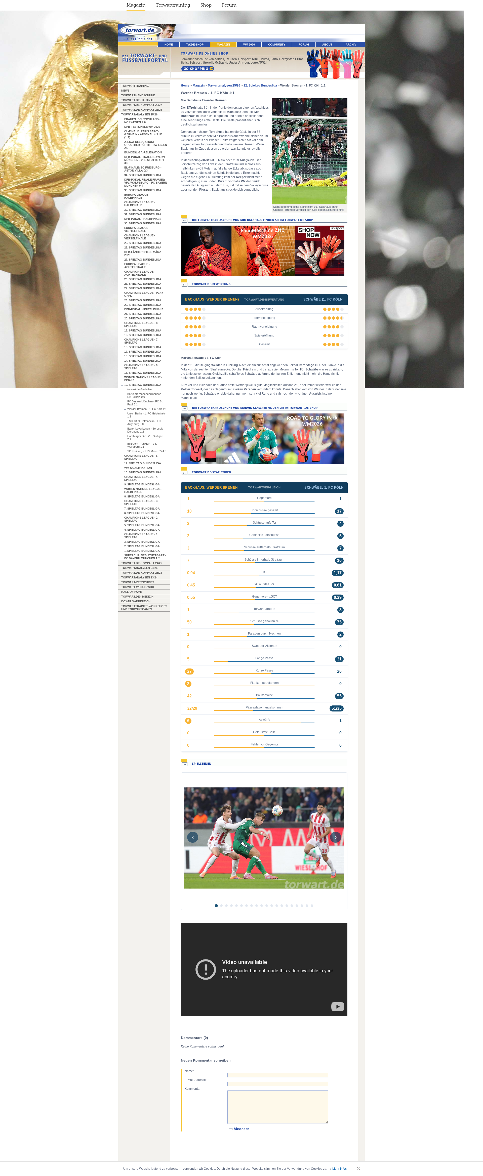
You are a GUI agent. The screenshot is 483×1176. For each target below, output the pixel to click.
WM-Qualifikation (138, 467)
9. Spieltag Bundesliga (142, 484)
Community (276, 44)
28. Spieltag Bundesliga (142, 247)
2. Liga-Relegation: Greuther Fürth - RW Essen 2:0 (145, 144)
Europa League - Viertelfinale (137, 229)
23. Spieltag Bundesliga (142, 300)
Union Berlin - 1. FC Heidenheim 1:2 (146, 415)
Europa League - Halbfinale (137, 196)
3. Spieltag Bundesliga (142, 541)
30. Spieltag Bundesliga (142, 223)
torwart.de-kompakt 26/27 (141, 104)
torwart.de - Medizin (137, 596)
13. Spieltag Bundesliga (142, 372)
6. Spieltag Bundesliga (142, 513)
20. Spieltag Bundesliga (142, 318)
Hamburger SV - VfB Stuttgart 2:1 (145, 438)
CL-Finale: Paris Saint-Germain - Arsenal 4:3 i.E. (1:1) (143, 134)
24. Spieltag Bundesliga (142, 288)
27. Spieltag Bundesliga (142, 259)
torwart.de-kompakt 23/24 (141, 572)
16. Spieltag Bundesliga (142, 330)
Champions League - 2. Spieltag (141, 519)
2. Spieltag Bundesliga (142, 546)
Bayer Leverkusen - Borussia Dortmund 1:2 (145, 430)
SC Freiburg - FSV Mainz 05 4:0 (146, 451)
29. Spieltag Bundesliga (142, 242)
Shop (206, 5)
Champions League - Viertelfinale (139, 237)
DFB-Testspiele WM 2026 (142, 126)
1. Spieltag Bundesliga (142, 550)
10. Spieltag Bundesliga (142, 472)
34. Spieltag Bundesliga (142, 175)
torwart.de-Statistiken (140, 389)
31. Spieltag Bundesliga (142, 214)
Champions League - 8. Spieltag (141, 324)
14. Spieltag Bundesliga (142, 360)
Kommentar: (193, 1088)
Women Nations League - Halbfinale (143, 490)
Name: (189, 1071)
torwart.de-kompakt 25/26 (141, 109)
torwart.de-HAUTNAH (137, 100)
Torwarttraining (173, 5)
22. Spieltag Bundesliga (142, 304)
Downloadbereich (135, 601)
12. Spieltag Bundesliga (142, 384)
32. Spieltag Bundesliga (142, 209)
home (169, 44)
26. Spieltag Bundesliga (142, 279)
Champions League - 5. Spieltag (141, 457)
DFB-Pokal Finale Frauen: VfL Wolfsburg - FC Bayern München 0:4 (145, 182)
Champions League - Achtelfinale (139, 273)
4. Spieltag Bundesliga (142, 529)
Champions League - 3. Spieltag (141, 502)
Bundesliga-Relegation (143, 152)
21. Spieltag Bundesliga (142, 313)
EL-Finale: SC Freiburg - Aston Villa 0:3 (143, 169)
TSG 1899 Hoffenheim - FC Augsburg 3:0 (144, 422)
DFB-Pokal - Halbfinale (142, 218)
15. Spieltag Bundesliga (142, 356)
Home (185, 85)
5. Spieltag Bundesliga (142, 525)
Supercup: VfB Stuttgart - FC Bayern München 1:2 (145, 557)
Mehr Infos (339, 1168)
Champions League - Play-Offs (144, 294)
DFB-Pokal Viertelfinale (143, 309)
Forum (229, 5)
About (327, 44)
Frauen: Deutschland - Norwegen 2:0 (142, 121)
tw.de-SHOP (195, 44)
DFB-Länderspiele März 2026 (142, 253)
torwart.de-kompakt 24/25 (141, 563)
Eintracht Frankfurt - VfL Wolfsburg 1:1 (142, 445)
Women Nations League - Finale (143, 379)
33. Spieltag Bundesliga (142, 190)
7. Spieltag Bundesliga (142, 508)
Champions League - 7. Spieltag (141, 341)
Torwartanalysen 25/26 (139, 114)
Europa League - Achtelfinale (137, 266)
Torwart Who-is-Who (137, 587)
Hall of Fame (131, 591)
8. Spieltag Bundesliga (142, 496)
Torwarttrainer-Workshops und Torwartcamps (144, 608)
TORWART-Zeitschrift (137, 582)
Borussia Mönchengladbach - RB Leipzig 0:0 (145, 395)
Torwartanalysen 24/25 (139, 567)
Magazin (136, 5)
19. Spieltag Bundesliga (142, 335)
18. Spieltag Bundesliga (142, 347)
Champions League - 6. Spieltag (141, 367)
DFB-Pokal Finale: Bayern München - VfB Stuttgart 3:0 (144, 159)
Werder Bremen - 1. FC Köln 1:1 (147, 408)
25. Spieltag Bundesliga (142, 283)
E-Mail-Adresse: (196, 1080)
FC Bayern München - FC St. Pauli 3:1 (145, 403)
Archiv (351, 44)
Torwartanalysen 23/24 (139, 577)
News (125, 90)
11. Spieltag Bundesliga (142, 463)
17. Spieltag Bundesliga (142, 351)
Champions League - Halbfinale (139, 204)
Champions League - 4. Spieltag (141, 478)
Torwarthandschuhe (138, 95)
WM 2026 (249, 44)
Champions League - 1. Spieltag (141, 536)
